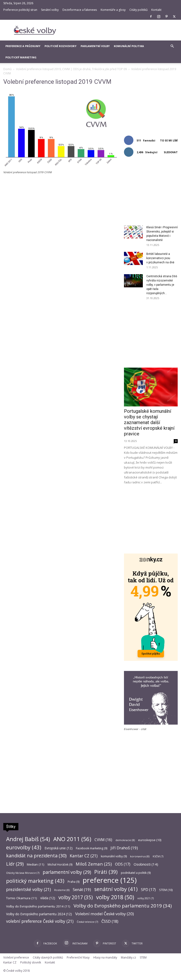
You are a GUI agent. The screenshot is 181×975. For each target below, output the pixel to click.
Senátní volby (50, 10)
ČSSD (109, 921)
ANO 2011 (72, 838)
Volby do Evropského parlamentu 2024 (39, 914)
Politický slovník (30, 962)
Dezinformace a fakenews (79, 10)
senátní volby (116, 889)
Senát (82, 889)
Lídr (15, 863)
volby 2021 (145, 898)
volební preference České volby (40, 921)
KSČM (158, 856)
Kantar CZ (84, 855)
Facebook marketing (91, 848)
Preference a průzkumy (22, 46)
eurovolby (23, 847)
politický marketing (35, 880)
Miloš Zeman (94, 863)
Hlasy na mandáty (105, 957)
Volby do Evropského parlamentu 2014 (38, 906)
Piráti (106, 871)
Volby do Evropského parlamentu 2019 (123, 905)
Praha (73, 882)
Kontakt (156, 10)
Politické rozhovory (60, 46)
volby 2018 (115, 897)
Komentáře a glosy (113, 10)
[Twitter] (174, 16)
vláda (47, 898)
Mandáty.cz (128, 957)
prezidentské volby (28, 889)
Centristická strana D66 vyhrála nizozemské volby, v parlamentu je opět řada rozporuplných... (161, 285)
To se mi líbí (169, 140)
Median (35, 864)
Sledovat (171, 152)
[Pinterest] (166, 16)
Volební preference (16, 957)
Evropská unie (59, 848)
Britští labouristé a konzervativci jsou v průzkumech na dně (160, 258)
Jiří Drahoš (124, 847)
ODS (122, 864)
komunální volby (114, 856)
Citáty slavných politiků (48, 957)
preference (110, 880)
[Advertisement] (122, 30)
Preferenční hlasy (78, 957)
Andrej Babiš (28, 839)
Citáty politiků (138, 10)
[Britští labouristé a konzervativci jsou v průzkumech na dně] (133, 258)
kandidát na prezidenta (36, 855)
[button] (172, 46)
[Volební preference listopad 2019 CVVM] (60, 168)
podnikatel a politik (136, 873)
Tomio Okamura (21, 898)
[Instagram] (158, 16)
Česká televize (87, 921)
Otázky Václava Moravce (22, 873)
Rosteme (62, 890)
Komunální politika (129, 46)
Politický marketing (21, 57)
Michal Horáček (60, 865)
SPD (148, 889)
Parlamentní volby (95, 46)
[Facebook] (150, 16)
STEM (166, 890)
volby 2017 (75, 897)
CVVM (103, 839)
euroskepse (149, 840)
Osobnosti (146, 864)
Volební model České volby (104, 913)
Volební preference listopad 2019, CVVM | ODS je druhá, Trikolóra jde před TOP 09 (71, 69)
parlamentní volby (67, 872)
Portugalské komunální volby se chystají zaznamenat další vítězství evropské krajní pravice (149, 422)
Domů (7, 69)
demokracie (125, 840)
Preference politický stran (20, 10)
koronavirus (139, 856)
